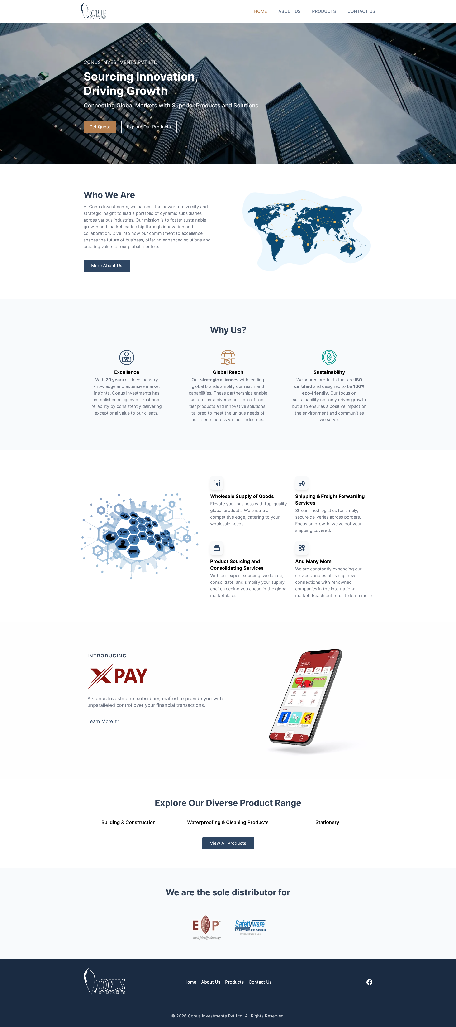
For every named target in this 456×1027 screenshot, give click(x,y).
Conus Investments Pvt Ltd (215, 1015)
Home (260, 11)
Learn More (100, 721)
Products (324, 11)
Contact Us (361, 11)
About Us (289, 11)
